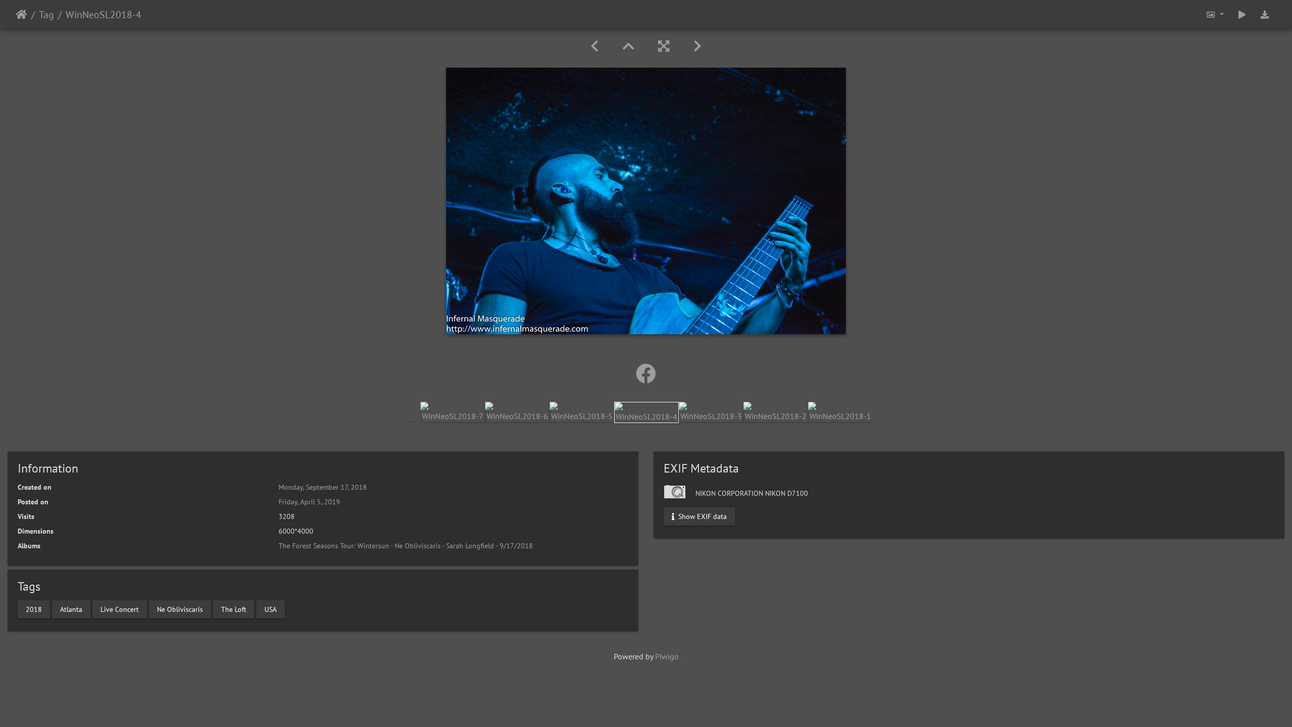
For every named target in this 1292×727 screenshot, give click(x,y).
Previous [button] (413, 420)
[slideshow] (1242, 14)
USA (270, 608)
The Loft (233, 608)
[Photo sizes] (1214, 14)
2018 (34, 608)
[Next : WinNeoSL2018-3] (697, 46)
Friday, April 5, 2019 (309, 501)
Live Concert (119, 608)
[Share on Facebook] (646, 373)
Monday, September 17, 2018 (323, 487)
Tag (46, 14)
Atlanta (71, 608)
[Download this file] (1264, 14)
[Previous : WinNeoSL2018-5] (594, 46)
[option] (452, 412)
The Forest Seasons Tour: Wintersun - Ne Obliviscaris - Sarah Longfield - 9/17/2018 (406, 545)
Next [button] (880, 420)
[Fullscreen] (663, 46)
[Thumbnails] (628, 46)
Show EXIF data (701, 516)
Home (21, 14)
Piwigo (667, 656)
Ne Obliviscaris (180, 608)
